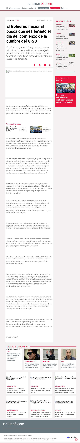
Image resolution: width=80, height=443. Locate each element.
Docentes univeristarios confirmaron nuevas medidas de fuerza (47, 131)
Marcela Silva (61, 50)
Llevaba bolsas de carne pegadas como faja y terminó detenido (62, 28)
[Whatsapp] (50, 65)
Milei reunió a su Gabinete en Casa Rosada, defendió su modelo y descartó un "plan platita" (65, 391)
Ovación (30, 8)
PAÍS (8, 351)
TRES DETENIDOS (11, 386)
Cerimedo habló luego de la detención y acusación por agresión (68, 365)
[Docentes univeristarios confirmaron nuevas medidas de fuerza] (36, 129)
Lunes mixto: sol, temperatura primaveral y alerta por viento (62, 57)
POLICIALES (59, 24)
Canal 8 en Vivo (56, 8)
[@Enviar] (45, 65)
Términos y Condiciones (8, 435)
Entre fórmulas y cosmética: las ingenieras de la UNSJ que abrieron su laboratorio (61, 48)
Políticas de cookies (28, 435)
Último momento (14, 8)
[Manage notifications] (76, 439)
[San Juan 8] (13, 425)
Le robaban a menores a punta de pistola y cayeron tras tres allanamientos (16, 390)
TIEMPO (58, 54)
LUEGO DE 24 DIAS (60, 386)
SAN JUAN (58, 63)
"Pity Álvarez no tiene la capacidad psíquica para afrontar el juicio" (32, 365)
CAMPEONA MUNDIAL (12, 410)
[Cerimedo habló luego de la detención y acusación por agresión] (68, 359)
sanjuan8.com (7, 438)
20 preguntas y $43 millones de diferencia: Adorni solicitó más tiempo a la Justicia (41, 414)
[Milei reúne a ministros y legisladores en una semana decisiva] (50, 359)
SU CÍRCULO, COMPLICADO (38, 410)
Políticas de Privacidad (18, 435)
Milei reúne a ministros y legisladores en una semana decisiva (50, 365)
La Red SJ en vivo (44, 8)
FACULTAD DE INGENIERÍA (59, 42)
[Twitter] (40, 65)
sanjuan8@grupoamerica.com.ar (25, 439)
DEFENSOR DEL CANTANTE (32, 361)
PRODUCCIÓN (34, 386)
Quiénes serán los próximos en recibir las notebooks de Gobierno (62, 66)
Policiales (24, 8)
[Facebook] (34, 65)
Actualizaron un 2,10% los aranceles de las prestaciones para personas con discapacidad (13, 357)
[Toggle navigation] (7, 8)
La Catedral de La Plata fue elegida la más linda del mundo (22, 131)
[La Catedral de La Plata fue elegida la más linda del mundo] (12, 129)
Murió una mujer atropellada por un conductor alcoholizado (62, 36)
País (35, 8)
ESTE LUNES (46, 361)
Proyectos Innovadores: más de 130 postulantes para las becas (41, 390)
